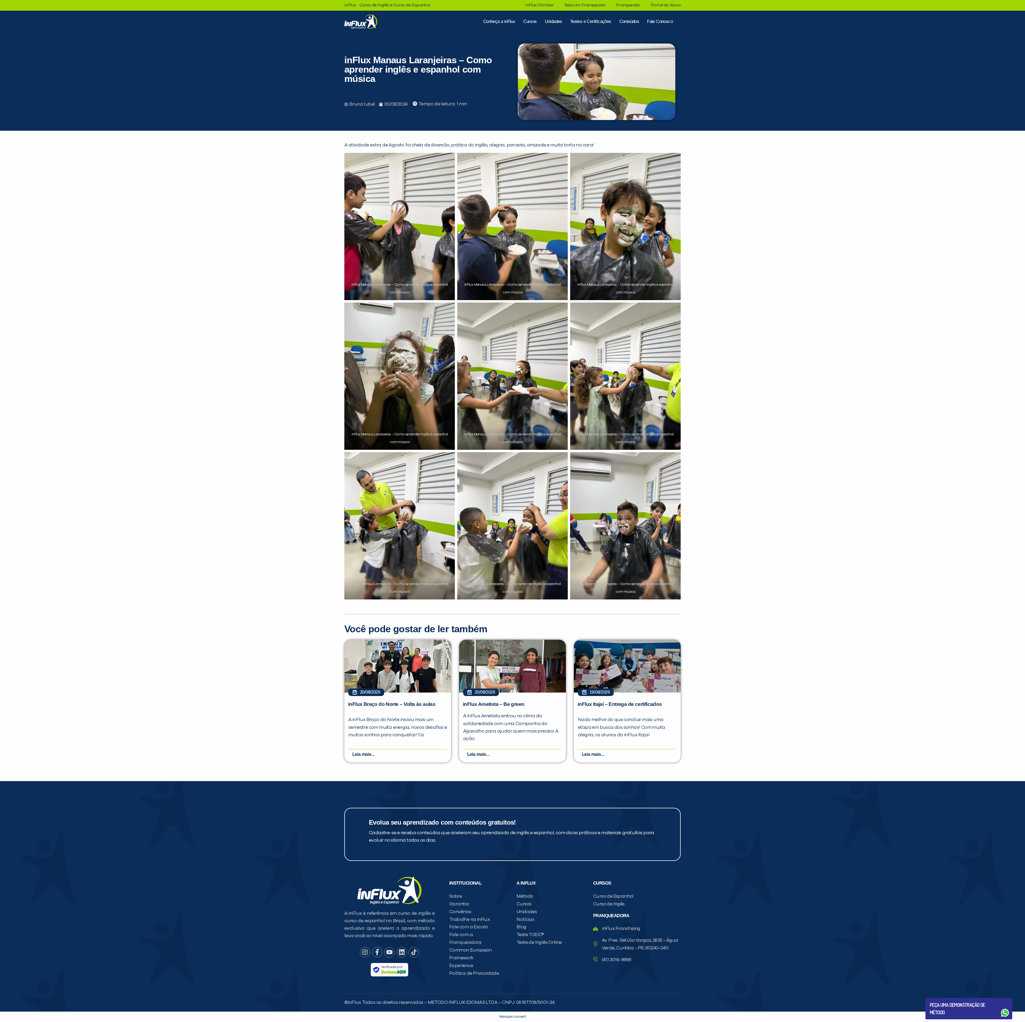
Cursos (530, 21)
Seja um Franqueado (585, 5)
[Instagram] (365, 952)
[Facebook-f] (377, 952)
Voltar (942, 1000)
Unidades (553, 21)
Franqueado (628, 5)
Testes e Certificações (590, 21)
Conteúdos (629, 21)
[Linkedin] (402, 952)
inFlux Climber (539, 5)
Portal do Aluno (666, 5)
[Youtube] (389, 952)
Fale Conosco (660, 21)
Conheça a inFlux (499, 21)
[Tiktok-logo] (414, 952)
